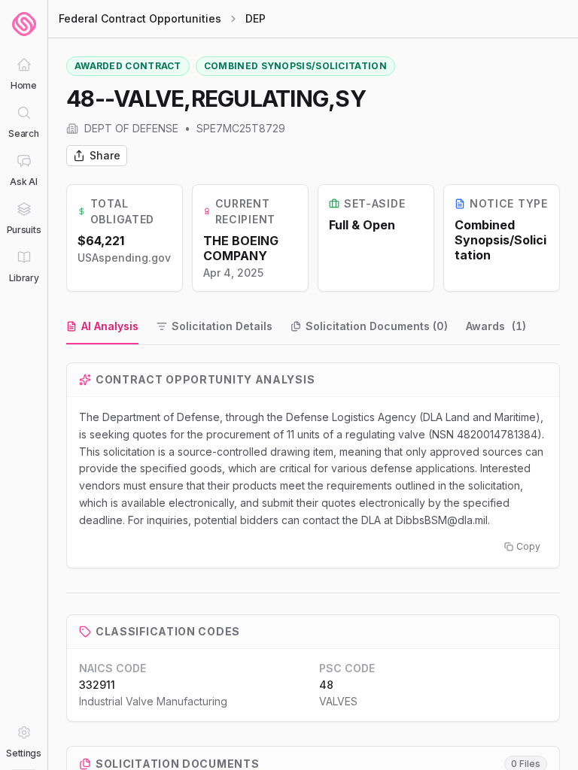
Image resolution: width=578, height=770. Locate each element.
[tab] (102, 327)
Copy (528, 546)
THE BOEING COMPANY (240, 248)
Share (105, 155)
